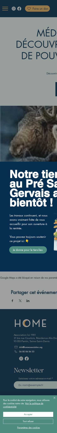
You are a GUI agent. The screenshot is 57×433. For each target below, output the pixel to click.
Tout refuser (28, 421)
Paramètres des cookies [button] (28, 427)
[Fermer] (52, 399)
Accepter (28, 414)
